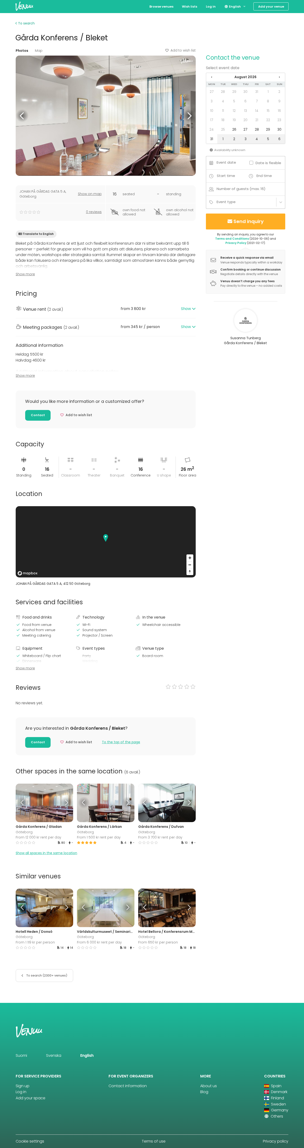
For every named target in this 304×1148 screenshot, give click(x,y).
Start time (226, 175)
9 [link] (279, 101)
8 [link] (268, 101)
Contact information (128, 1086)
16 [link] (279, 110)
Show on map (90, 193)
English (234, 6)
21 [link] (256, 120)
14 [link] (256, 110)
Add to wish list (183, 50)
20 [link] (245, 120)
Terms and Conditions (232, 239)
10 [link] (211, 110)
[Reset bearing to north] (189, 571)
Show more (25, 274)
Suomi (21, 1055)
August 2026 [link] (245, 77)
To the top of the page (121, 742)
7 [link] (257, 101)
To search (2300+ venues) (46, 975)
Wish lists (189, 6)
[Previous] (23, 803)
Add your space (30, 1098)
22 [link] (268, 120)
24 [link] (211, 129)
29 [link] (234, 91)
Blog (204, 1092)
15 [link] (268, 110)
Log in (211, 6)
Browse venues (161, 6)
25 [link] (223, 129)
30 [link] (245, 91)
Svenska (53, 1055)
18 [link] (222, 120)
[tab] (106, 309)
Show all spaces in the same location (46, 853)
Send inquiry (248, 221)
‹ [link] (211, 77)
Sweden (278, 1104)
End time (264, 175)
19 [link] (234, 120)
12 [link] (234, 110)
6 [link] (245, 101)
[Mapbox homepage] (27, 573)
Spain (275, 1086)
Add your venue (271, 6)
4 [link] (223, 101)
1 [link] (268, 91)
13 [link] (245, 110)
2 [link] (279, 91)
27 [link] (212, 91)
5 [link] (234, 101)
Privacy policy (275, 1141)
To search (26, 23)
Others (276, 1116)
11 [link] (223, 110)
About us (208, 1086)
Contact (38, 415)
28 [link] (223, 91)
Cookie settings (30, 1141)
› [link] (279, 77)
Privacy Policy (235, 243)
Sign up (22, 1086)
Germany (279, 1110)
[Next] (66, 803)
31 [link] (256, 91)
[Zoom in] (189, 557)
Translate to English (38, 234)
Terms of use (154, 1141)
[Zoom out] (189, 564)
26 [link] (234, 129)
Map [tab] (39, 50)
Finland (277, 1098)
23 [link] (279, 120)
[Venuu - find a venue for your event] (24, 6)
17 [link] (211, 120)
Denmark (278, 1092)
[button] (22, 115)
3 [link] (212, 101)
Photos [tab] (22, 50)
